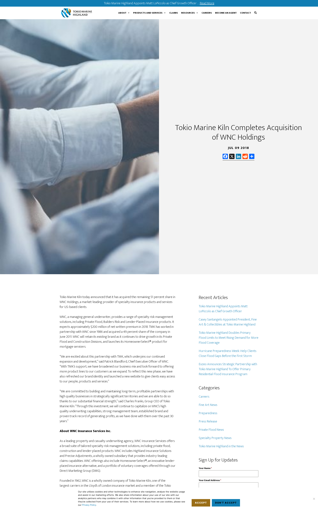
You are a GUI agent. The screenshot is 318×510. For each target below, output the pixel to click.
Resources (188, 13)
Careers (207, 13)
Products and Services (147, 13)
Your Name (205, 468)
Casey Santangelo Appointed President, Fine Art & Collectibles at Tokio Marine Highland (228, 322)
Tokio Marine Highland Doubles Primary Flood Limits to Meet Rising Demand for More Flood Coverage (228, 338)
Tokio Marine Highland (77, 13)
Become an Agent (226, 13)
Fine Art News (208, 405)
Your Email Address (210, 480)
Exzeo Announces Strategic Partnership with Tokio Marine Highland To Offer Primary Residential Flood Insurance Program (228, 369)
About (122, 13)
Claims (173, 13)
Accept (201, 502)
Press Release (208, 421)
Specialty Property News (215, 438)
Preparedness (208, 413)
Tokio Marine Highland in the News (221, 446)
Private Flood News (211, 430)
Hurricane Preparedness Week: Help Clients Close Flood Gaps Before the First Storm (227, 353)
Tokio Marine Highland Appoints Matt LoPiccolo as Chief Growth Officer (223, 308)
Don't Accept (226, 502)
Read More (207, 3)
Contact (245, 13)
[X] (232, 157)
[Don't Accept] (314, 498)
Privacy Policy (89, 505)
